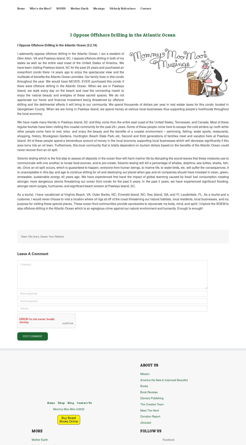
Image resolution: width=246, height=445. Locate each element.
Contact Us (84, 403)
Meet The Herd (149, 410)
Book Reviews (149, 392)
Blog (71, 403)
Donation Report (150, 416)
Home (51, 403)
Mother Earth (40, 439)
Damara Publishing (152, 398)
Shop (61, 403)
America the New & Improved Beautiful (164, 380)
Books (144, 386)
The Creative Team (152, 404)
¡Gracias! (145, 422)
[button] (39, 24)
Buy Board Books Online (69, 419)
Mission (145, 374)
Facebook (169, 439)
